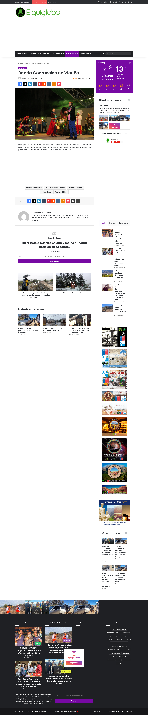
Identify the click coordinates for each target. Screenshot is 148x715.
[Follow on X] (35, 78)
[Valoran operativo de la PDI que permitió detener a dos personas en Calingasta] (108, 568)
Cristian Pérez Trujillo (28, 78)
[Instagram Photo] (103, 118)
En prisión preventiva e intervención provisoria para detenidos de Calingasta (121, 551)
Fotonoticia (71, 53)
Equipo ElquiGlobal (126, 711)
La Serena (128, 639)
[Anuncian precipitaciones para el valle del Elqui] (54, 320)
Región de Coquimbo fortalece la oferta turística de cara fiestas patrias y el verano (107, 552)
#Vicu (108, 112)
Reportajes (21, 53)
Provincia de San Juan (119, 656)
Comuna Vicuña (76, 188)
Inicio (21, 63)
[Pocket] (59, 84)
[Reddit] (44, 84)
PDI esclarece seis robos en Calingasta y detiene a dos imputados (28, 330)
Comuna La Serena (112, 632)
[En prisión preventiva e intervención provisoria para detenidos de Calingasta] (121, 541)
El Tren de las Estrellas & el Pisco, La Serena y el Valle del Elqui (120, 275)
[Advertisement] (74, 35)
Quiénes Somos (114, 711)
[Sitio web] (32, 221)
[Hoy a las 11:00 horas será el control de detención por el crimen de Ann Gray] (80, 320)
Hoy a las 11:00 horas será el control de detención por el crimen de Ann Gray (79, 330)
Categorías (84, 53)
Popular (103, 223)
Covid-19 (110, 639)
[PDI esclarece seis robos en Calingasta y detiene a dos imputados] (29, 320)
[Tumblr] (35, 84)
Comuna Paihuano (126, 632)
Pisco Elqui (126, 653)
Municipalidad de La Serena (119, 643)
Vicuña (119, 663)
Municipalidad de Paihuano (119, 646)
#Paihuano (102, 112)
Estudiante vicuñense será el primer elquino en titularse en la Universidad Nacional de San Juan (120, 292)
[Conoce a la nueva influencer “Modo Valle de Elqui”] (107, 308)
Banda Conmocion (34, 188)
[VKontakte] (49, 84)
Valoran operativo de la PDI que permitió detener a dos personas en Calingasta (72, 2)
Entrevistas (34, 53)
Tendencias (47, 53)
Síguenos (114, 127)
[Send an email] (36, 78)
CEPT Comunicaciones (56, 188)
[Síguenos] (74, 654)
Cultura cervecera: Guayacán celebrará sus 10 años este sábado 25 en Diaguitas (120, 236)
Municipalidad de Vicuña (115, 649)
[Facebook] (20, 84)
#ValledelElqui (103, 110)
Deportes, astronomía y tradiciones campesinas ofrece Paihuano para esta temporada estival (28, 683)
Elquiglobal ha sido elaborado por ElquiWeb (62, 711)
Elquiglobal (46, 192)
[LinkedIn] (30, 84)
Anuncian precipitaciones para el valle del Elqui (53, 329)
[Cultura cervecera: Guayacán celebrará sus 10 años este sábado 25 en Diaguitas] (107, 233)
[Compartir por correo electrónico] (73, 201)
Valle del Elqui (61, 192)
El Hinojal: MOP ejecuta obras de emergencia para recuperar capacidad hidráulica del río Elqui (59, 649)
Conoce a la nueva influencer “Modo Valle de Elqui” (120, 309)
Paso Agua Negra (115, 653)
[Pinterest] (40, 84)
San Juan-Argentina (114, 660)
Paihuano (127, 649)
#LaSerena (115, 112)
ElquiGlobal (103, 106)
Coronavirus (125, 636)
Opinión (59, 53)
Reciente (112, 223)
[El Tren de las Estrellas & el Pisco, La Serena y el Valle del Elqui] (107, 273)
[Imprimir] (78, 201)
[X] (25, 84)
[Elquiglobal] (38, 12)
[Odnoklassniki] (54, 84)
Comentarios (123, 223)
